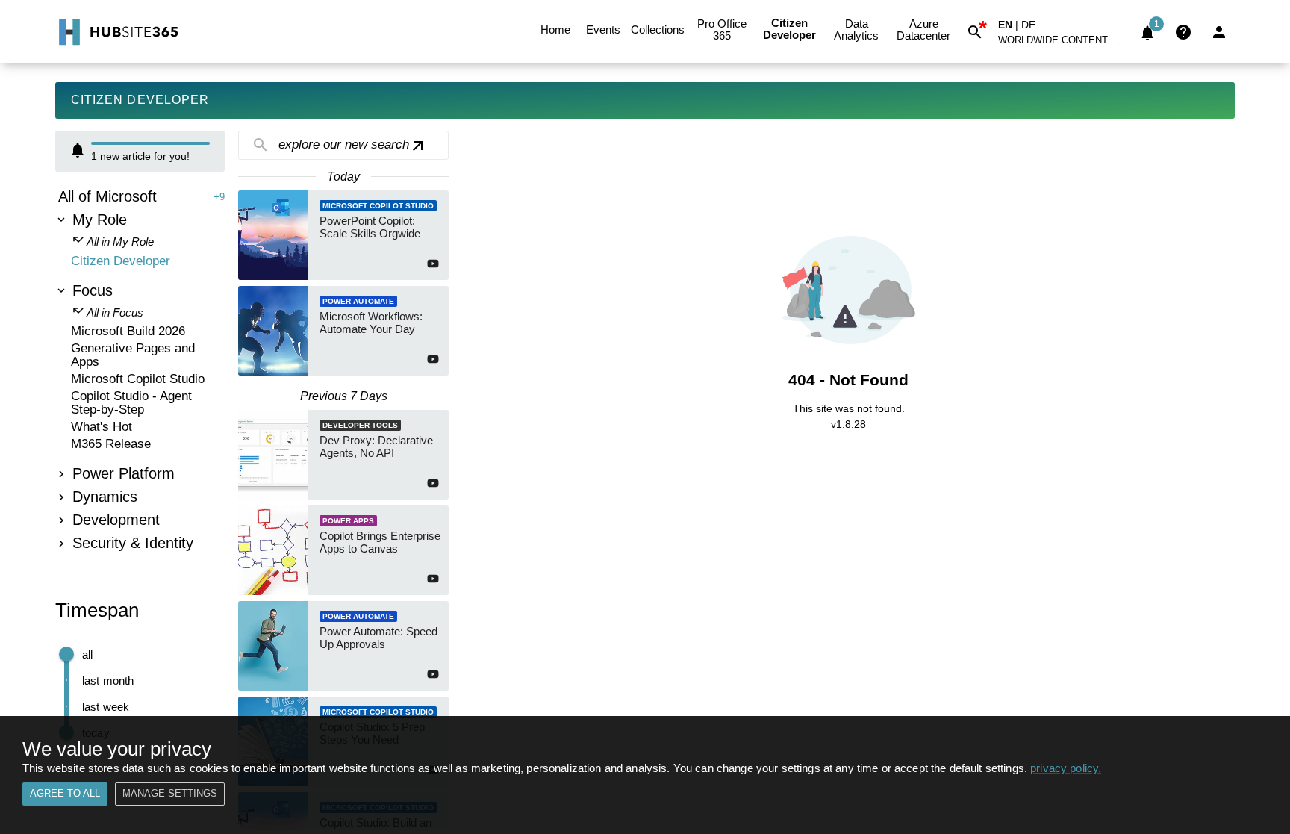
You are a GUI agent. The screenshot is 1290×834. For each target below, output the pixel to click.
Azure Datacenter (923, 29)
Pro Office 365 (722, 29)
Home (555, 29)
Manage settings (169, 793)
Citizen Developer (789, 28)
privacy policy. (1065, 768)
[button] (1061, 43)
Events (603, 29)
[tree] (140, 372)
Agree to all (65, 793)
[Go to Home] (117, 32)
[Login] (1219, 32)
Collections (658, 29)
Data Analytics (856, 29)
